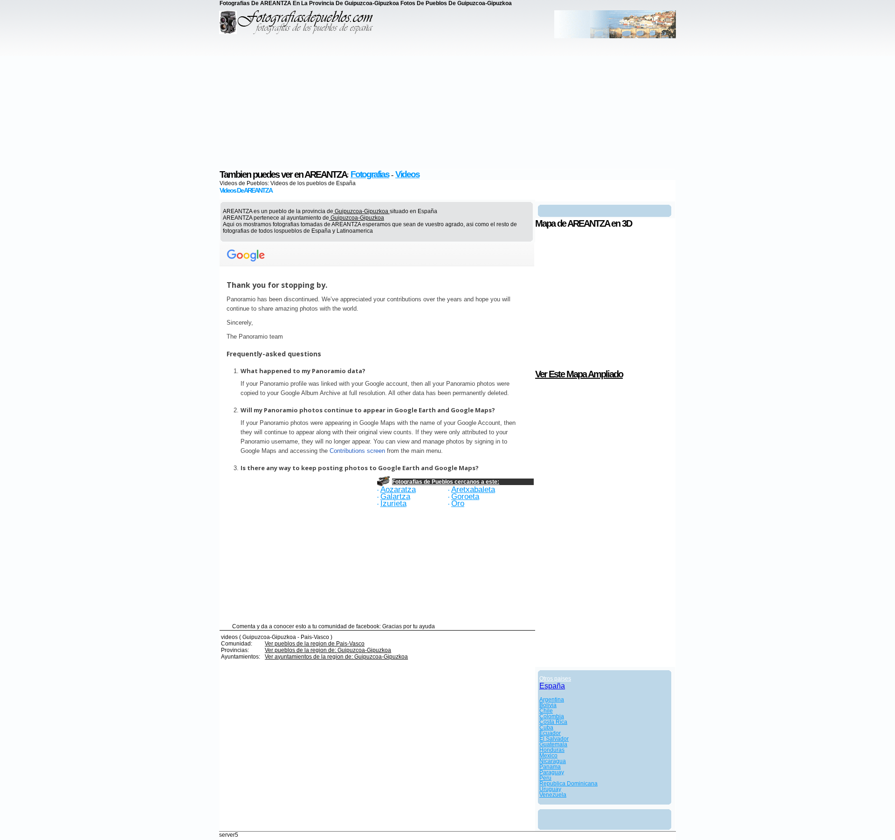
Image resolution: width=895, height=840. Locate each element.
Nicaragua (552, 761)
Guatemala (553, 744)
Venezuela (552, 794)
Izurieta (393, 503)
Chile (546, 711)
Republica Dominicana (568, 783)
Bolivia (548, 705)
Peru (545, 778)
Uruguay (550, 789)
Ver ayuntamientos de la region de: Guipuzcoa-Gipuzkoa (336, 656)
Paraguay (551, 772)
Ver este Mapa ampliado (579, 374)
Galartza (395, 496)
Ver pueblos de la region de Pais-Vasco (315, 643)
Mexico (548, 755)
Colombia (551, 716)
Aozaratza (398, 489)
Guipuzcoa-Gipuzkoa (361, 211)
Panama (550, 767)
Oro (457, 503)
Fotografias (370, 174)
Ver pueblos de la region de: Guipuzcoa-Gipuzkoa (328, 650)
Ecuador (550, 733)
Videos (407, 174)
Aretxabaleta (473, 489)
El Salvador (554, 739)
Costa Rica (553, 722)
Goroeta (465, 496)
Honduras (552, 750)
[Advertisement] (447, 103)
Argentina (551, 699)
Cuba (546, 727)
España (552, 686)
